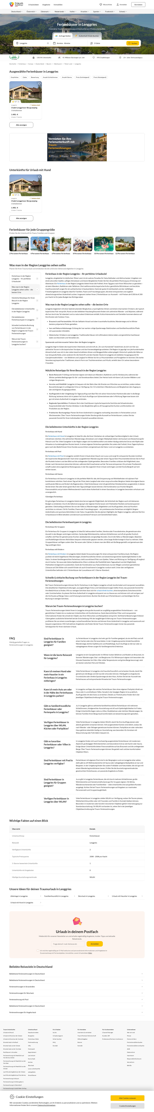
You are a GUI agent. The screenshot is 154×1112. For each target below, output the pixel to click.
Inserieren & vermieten (84, 1032)
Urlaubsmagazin (58, 1036)
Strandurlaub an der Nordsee (12, 1049)
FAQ (54, 1042)
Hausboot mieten (33, 1032)
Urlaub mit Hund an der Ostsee (12, 1036)
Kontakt (55, 1046)
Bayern (49, 64)
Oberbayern (58, 64)
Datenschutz (131, 1052)
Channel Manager (107, 1032)
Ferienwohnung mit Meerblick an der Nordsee (14, 1062)
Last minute (31, 1055)
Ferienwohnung (33, 1042)
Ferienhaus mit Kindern (57, 554)
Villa (29, 1046)
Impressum (130, 1055)
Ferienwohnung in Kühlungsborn (13, 1082)
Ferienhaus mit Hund (56, 436)
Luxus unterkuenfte (34, 1069)
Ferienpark (31, 1049)
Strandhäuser (32, 1075)
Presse (129, 1036)
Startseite (12, 64)
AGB (128, 1049)
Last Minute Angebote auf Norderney (14, 1075)
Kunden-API (106, 1036)
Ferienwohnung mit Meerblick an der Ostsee (14, 1067)
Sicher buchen (57, 1039)
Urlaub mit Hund (8, 1032)
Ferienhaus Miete (33, 1039)
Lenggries (78, 64)
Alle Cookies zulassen (127, 1098)
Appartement (32, 1052)
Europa (30, 64)
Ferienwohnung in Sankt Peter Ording (14, 1088)
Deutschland (40, 64)
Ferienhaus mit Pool (56, 456)
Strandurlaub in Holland (10, 1042)
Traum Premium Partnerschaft (87, 1036)
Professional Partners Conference (112, 1039)
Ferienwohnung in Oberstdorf (12, 1085)
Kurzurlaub (31, 1059)
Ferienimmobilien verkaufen (135, 1046)
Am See (30, 1062)
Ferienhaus (22, 64)
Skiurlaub (31, 1065)
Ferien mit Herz (132, 1039)
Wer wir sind (131, 1032)
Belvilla (129, 1065)
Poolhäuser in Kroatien (10, 1052)
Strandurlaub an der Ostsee (11, 1046)
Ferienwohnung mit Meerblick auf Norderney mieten (13, 1057)
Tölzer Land (68, 64)
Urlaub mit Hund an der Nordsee (13, 1039)
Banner (80, 1042)
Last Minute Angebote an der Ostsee (14, 1072)
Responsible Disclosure (134, 1059)
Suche (54, 1032)
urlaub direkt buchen (105, 590)
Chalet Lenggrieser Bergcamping (24, 108)
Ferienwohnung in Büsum (11, 1078)
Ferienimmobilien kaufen (134, 1042)
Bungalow (31, 1036)
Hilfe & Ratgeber (82, 1039)
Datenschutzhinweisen (46, 1105)
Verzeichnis (130, 1062)
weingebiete (31, 1072)
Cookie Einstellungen (127, 1106)
